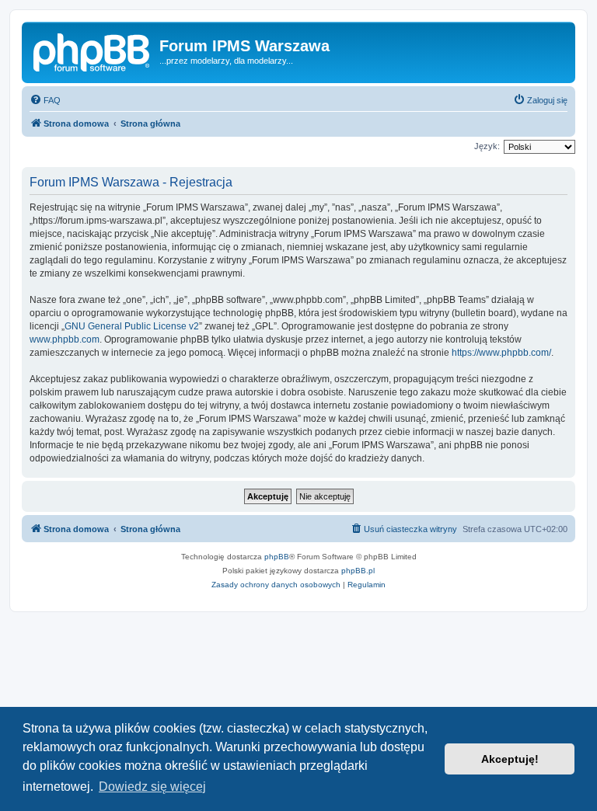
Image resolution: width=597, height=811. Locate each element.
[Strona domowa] (92, 50)
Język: (487, 146)
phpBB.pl (358, 570)
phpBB (276, 556)
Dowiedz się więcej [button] (152, 786)
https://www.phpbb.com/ (501, 352)
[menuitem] (45, 100)
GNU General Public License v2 (132, 326)
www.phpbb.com (65, 339)
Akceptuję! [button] (510, 759)
